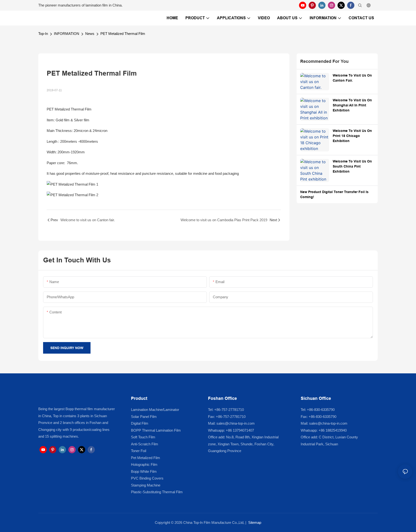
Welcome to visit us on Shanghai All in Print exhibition (352, 105)
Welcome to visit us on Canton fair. (352, 77)
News (89, 34)
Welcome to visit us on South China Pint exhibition (352, 166)
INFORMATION (66, 34)
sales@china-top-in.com (235, 423)
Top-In (43, 34)
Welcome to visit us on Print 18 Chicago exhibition (352, 136)
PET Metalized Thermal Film (122, 34)
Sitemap (254, 522)
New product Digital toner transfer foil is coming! (334, 194)
